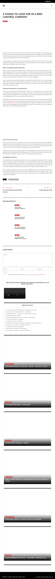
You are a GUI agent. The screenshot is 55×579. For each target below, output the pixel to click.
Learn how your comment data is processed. (35, 274)
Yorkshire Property (13, 179)
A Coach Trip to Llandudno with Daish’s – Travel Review (18, 311)
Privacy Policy (22, 577)
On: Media (43, 577)
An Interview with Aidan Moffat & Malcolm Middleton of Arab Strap (21, 310)
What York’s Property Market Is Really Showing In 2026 (20, 209)
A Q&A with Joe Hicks (45, 190)
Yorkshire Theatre (9, 364)
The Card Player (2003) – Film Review (14, 319)
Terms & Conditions (13, 577)
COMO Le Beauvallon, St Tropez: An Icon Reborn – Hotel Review (20, 317)
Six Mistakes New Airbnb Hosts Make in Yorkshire (20, 238)
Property (5, 21)
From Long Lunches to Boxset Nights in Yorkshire (23, 519)
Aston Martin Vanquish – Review (13, 315)
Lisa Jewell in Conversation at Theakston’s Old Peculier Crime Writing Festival (23, 323)
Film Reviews (8, 402)
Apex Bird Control (11, 102)
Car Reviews (8, 440)
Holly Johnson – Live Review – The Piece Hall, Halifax (18, 324)
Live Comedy (8, 555)
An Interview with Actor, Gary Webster (15, 326)
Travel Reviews (9, 477)
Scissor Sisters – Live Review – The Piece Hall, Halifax (18, 330)
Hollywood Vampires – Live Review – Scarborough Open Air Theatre (21, 313)
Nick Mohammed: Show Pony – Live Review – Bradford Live (25, 558)
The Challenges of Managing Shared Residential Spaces (20, 218)
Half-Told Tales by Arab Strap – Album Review (16, 328)
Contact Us (5, 577)
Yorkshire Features (10, 517)
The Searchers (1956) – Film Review (14, 321)
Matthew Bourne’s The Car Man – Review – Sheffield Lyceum (26, 366)
